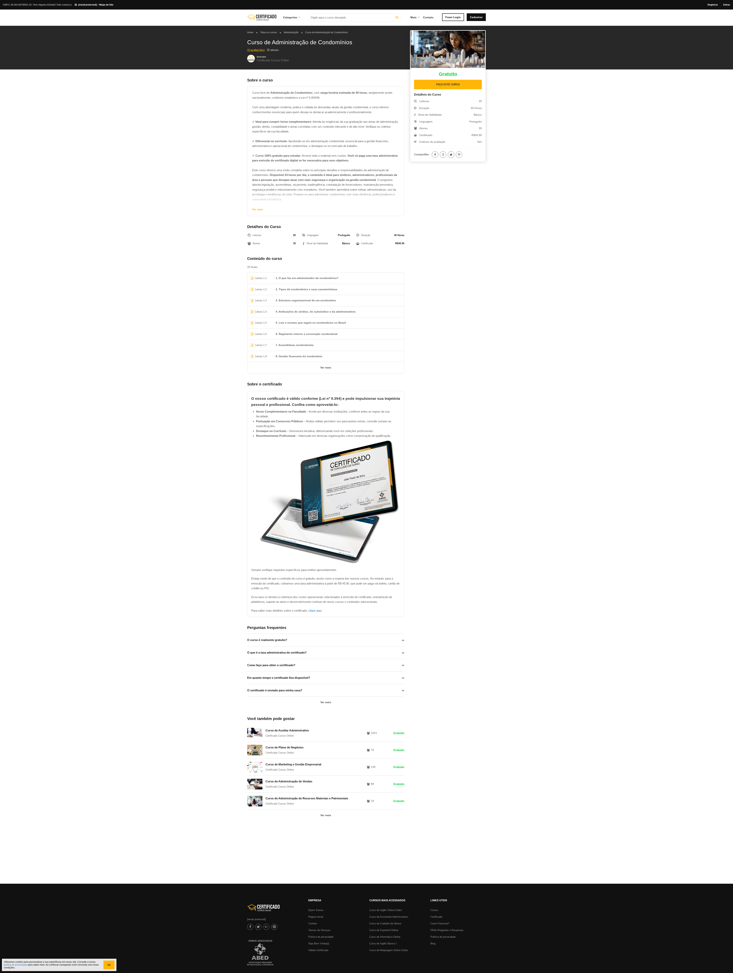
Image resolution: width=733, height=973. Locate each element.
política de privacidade (15, 964)
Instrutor (261, 57)
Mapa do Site (106, 4)
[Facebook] (435, 154)
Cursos (434, 910)
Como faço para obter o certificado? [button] (271, 665)
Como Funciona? (439, 923)
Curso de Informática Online (384, 936)
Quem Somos (316, 910)
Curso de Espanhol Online (383, 930)
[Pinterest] (459, 154)
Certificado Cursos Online (273, 60)
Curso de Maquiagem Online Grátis (388, 950)
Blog (432, 943)
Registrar (713, 4)
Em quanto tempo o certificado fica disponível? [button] (278, 677)
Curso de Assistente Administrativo (388, 916)
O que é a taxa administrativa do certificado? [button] (277, 652)
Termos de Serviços (319, 930)
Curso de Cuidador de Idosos (385, 923)
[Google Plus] (443, 154)
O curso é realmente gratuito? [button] (267, 640)
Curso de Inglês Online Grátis (385, 910)
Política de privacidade (320, 936)
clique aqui (314, 610)
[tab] (325, 640)
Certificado (436, 916)
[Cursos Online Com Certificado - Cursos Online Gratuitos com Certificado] (261, 18)
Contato (428, 17)
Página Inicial (315, 916)
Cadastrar (476, 17)
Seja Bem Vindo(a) (318, 943)
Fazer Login (453, 17)
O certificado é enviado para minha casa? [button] (274, 690)
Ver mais (257, 209)
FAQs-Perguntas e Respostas (446, 930)
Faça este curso (448, 84)
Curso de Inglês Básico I (383, 943)
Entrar (726, 4)
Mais (413, 17)
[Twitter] (451, 154)
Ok (109, 965)
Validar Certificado (318, 950)
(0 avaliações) (256, 50)
